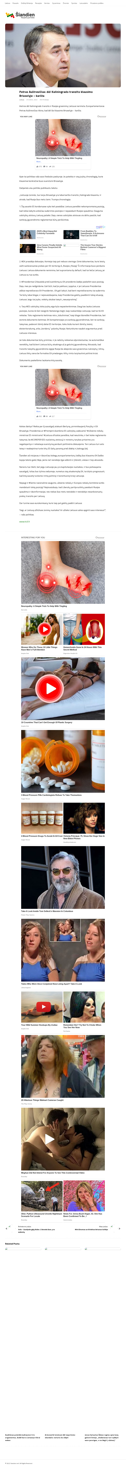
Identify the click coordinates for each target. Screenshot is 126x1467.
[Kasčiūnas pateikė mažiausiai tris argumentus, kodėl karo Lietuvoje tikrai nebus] (23, 1340)
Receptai (38, 3)
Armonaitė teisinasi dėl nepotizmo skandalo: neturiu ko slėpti (60, 1436)
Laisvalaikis (84, 3)
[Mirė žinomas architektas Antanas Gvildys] (114, 1228)
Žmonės (66, 3)
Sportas (74, 3)
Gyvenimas (56, 3)
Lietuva (7, 3)
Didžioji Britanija (27, 3)
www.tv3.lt (24, 521)
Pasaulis (16, 3)
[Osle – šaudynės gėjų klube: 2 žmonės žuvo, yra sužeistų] (12, 1228)
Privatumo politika (96, 3)
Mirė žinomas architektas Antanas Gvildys (91, 1229)
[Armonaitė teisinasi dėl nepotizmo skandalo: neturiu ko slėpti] (63, 1340)
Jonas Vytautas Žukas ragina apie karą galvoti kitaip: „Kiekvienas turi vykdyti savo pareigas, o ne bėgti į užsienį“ (102, 1438)
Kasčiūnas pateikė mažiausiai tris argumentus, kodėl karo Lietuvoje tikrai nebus (22, 1438)
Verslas (47, 3)
